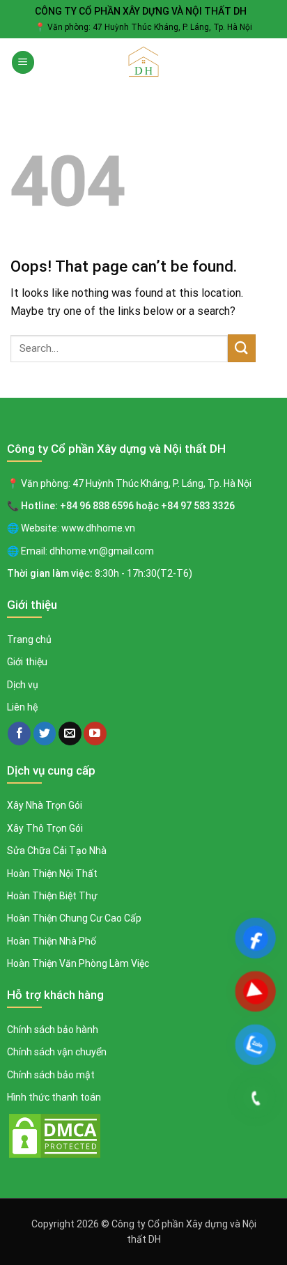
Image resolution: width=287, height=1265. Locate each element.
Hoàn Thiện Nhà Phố (51, 941)
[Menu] (23, 62)
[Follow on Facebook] (19, 733)
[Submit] (242, 348)
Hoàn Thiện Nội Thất (52, 873)
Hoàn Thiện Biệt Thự (52, 895)
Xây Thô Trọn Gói (45, 828)
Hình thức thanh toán (54, 1097)
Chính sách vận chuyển (57, 1051)
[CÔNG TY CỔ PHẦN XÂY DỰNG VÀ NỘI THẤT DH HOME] (143, 62)
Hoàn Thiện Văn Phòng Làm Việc (78, 963)
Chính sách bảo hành (52, 1029)
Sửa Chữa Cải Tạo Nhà (57, 850)
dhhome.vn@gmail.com (101, 551)
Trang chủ (29, 639)
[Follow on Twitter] (44, 733)
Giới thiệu (27, 661)
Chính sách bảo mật (51, 1074)
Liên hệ (22, 707)
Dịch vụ (22, 684)
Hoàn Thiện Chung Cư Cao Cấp (74, 918)
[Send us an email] (70, 733)
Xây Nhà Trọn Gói (44, 805)
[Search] (271, 62)
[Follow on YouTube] (95, 733)
